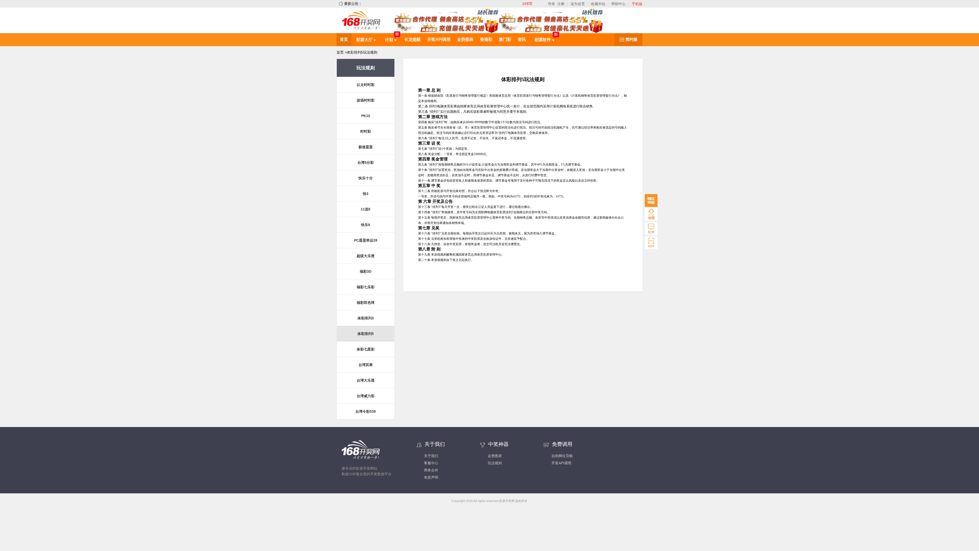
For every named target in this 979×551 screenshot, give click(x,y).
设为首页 (578, 4)
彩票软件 (543, 39)
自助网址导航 (562, 456)
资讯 (522, 39)
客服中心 (431, 463)
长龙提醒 (412, 39)
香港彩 (486, 39)
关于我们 (431, 456)
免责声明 (431, 477)
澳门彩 (505, 39)
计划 (389, 39)
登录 (551, 4)
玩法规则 (495, 463)
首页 (344, 39)
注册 (560, 4)
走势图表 (465, 39)
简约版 (631, 39)
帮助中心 (618, 4)
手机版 (637, 4)
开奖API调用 (438, 39)
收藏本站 (598, 4)
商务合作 (431, 470)
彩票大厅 (364, 39)
